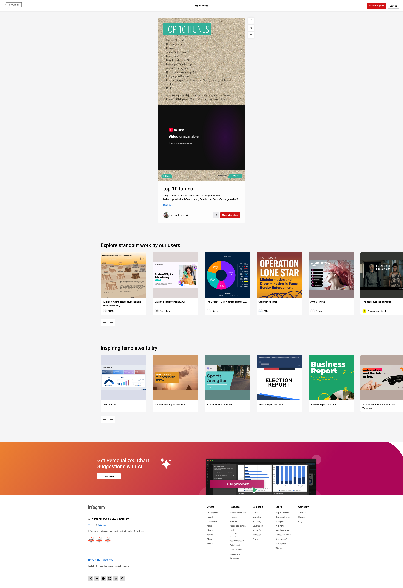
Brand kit (233, 521)
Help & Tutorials (282, 512)
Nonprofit (257, 530)
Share (167, 176)
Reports (210, 517)
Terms (91, 525)
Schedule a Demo (283, 535)
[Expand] (251, 21)
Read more (168, 205)
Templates (234, 558)
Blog (300, 521)
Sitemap (279, 548)
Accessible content (238, 526)
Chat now (108, 560)
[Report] (251, 35)
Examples (279, 521)
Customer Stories (282, 517)
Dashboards (212, 521)
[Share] (251, 28)
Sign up (393, 6)
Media (255, 512)
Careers (301, 517)
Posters (210, 543)
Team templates (237, 540)
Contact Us (94, 560)
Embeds (233, 517)
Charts (210, 530)
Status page (280, 543)
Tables (210, 535)
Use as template (376, 5)
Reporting (257, 521)
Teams (256, 539)
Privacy (102, 525)
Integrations (235, 554)
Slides (209, 539)
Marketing (257, 517)
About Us (302, 512)
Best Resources (282, 530)
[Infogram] (13, 5)
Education (257, 535)
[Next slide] (112, 322)
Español (117, 566)
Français (125, 566)
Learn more (108, 476)
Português (108, 566)
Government (258, 526)
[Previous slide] (104, 322)
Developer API (281, 539)
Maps (209, 526)
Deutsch (99, 566)
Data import (235, 545)
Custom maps (236, 549)
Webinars (279, 526)
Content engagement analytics (235, 533)
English (91, 566)
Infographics (212, 512)
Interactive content (238, 512)
